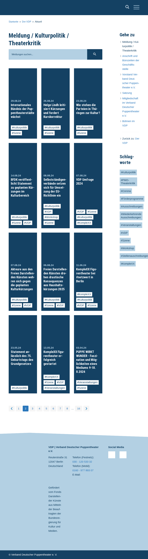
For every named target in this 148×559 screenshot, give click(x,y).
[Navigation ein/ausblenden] (136, 8)
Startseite (13, 21)
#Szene (125, 240)
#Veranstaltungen (131, 225)
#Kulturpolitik (128, 172)
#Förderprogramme (132, 198)
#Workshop (127, 248)
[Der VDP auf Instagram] (123, 454)
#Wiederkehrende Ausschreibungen (131, 216)
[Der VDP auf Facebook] (111, 454)
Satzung (127, 93)
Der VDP (26, 21)
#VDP (124, 232)
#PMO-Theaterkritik (128, 182)
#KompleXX (128, 263)
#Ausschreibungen (131, 206)
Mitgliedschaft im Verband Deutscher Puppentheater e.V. (130, 107)
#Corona (126, 191)
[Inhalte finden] (127, 7)
